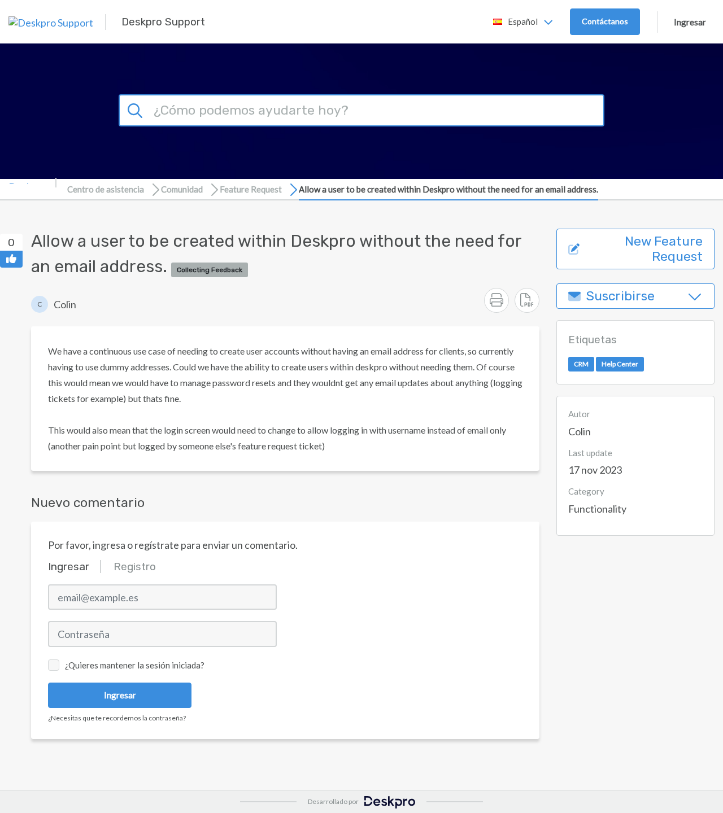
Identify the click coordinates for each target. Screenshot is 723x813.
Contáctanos (605, 21)
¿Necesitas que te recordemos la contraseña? (117, 718)
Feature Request (251, 189)
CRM (581, 364)
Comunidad (182, 189)
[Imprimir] (496, 300)
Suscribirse (620, 296)
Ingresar (690, 22)
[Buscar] (137, 109)
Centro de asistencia (105, 189)
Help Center (620, 364)
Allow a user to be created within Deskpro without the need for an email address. (448, 189)
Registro (135, 566)
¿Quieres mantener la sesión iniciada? (134, 665)
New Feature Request (664, 249)
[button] (53, 304)
